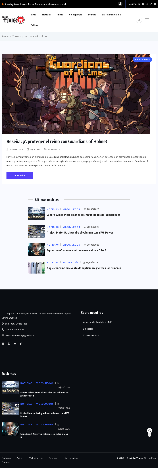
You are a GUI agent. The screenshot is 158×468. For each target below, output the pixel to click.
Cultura (34, 25)
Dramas (92, 14)
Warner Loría (16, 149)
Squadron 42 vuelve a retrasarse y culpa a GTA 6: (77, 250)
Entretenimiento (110, 14)
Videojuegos (75, 14)
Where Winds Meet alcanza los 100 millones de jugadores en (84, 214)
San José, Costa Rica (15, 323)
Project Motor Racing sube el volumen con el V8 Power (80, 232)
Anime (60, 14)
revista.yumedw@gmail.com (20, 335)
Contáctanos (91, 335)
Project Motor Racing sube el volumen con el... (43, 4)
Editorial (88, 328)
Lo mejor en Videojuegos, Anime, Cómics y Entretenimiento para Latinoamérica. (36, 315)
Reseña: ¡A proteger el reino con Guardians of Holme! (56, 141)
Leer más (19, 175)
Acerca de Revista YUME (97, 322)
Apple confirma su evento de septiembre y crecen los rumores (84, 268)
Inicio (33, 14)
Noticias (46, 14)
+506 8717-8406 (14, 329)
